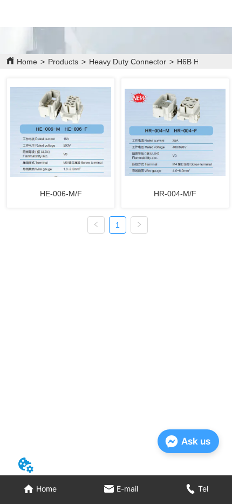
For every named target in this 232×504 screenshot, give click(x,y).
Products (63, 61)
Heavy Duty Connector (127, 61)
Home (27, 61)
